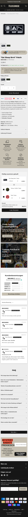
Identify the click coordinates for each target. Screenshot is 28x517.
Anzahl (2, 84)
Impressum (14, 511)
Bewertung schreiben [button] (14, 294)
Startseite (3, 13)
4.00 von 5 (17, 278)
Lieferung (5, 509)
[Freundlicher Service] (7, 160)
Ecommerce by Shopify (16, 514)
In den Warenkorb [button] (14, 210)
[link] (5, 180)
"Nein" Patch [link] (13, 195)
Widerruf (11, 509)
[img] (5, 308)
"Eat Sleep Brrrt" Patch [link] (14, 178)
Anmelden (23, 489)
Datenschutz (17, 509)
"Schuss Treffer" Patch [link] (16, 188)
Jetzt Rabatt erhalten (20, 454)
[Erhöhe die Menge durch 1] (14, 88)
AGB (22, 509)
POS (8, 514)
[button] (3, 45)
